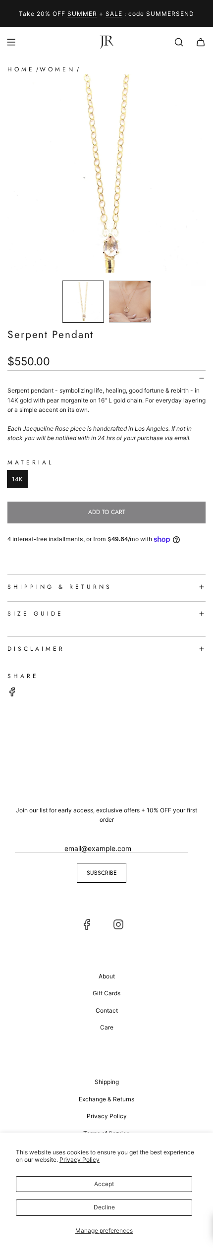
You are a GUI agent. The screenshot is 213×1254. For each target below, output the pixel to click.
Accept (104, 1184)
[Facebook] (87, 924)
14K (17, 479)
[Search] (179, 42)
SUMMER (82, 13)
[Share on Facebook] (12, 693)
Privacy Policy (79, 1159)
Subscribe (102, 872)
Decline (104, 1207)
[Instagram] (118, 924)
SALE (114, 13)
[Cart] (201, 42)
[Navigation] (11, 42)
